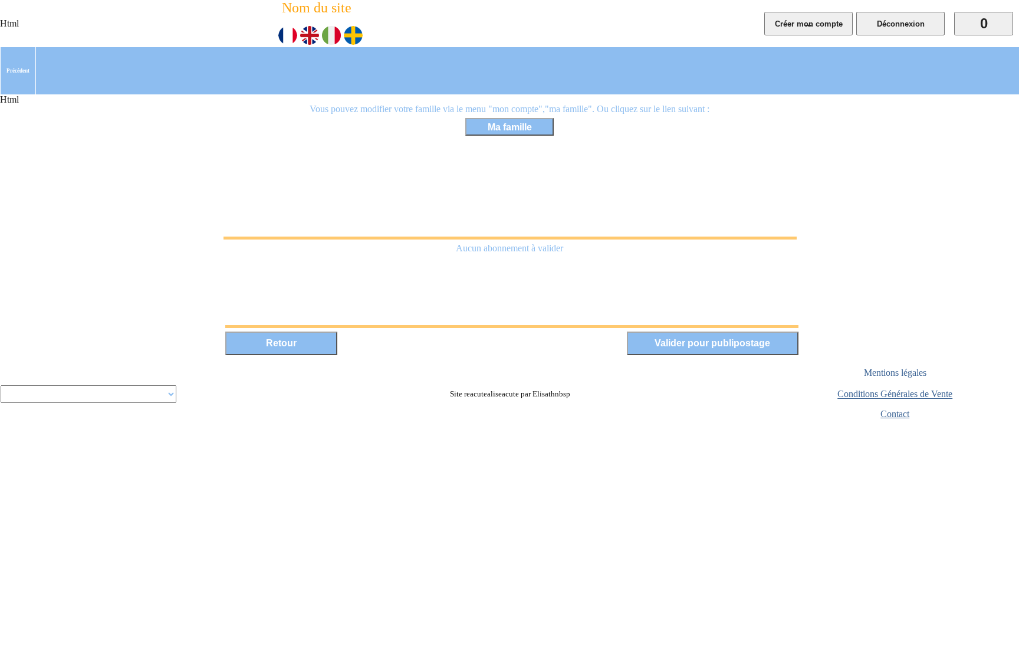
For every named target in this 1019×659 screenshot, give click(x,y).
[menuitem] (18, 70)
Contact (894, 414)
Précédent (17, 71)
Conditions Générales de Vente (894, 394)
